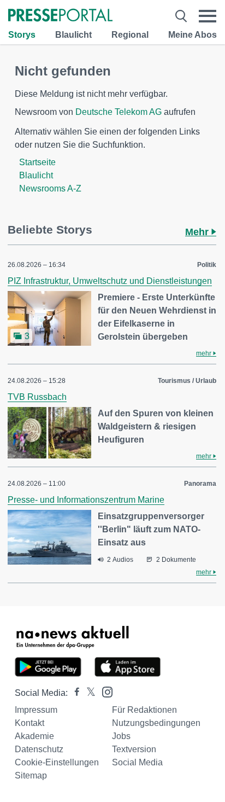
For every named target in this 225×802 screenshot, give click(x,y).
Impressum (36, 709)
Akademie (34, 736)
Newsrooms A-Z (50, 188)
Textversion (134, 749)
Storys (21, 34)
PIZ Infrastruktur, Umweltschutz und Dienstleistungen (110, 281)
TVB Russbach (37, 397)
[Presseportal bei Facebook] (74, 693)
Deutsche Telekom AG (118, 112)
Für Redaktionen (144, 709)
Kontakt (29, 723)
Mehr (198, 231)
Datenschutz (39, 749)
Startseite (37, 162)
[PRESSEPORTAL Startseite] (60, 16)
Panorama (200, 483)
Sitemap (31, 775)
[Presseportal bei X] (88, 693)
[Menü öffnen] (207, 16)
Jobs (121, 736)
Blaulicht (73, 34)
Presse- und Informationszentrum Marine (86, 499)
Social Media (137, 762)
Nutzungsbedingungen (156, 723)
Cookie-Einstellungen (57, 762)
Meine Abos (192, 34)
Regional (130, 34)
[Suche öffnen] (181, 16)
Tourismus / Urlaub (187, 381)
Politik (206, 265)
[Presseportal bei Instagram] (104, 691)
